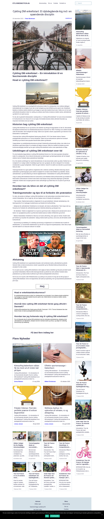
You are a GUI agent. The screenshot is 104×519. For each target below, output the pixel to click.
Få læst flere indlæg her (42, 332)
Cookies (55, 3)
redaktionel (68, 18)
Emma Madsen (18, 381)
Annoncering (42, 3)
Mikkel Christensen (50, 381)
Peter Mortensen (30, 18)
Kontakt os (63, 3)
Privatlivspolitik (54, 516)
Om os (50, 3)
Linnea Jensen (18, 424)
